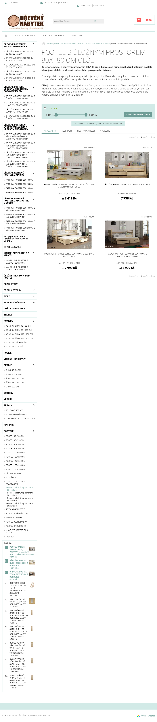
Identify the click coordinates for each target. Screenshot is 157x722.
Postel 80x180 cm (15, 436)
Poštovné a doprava (53, 36)
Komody (8, 321)
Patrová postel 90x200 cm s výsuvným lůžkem (20, 229)
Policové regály (14, 410)
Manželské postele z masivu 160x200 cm (17, 261)
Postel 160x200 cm (15, 465)
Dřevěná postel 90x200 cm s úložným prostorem (20, 117)
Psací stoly (11, 284)
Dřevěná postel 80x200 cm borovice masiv (20, 52)
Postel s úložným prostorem (15, 483)
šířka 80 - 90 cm (13, 374)
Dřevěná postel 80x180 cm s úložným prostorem (20, 97)
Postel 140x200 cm (15, 461)
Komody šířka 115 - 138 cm (19, 334)
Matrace (9, 425)
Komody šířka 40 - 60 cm (18, 326)
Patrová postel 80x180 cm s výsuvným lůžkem (20, 209)
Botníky (8, 393)
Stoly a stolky (12, 290)
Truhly (8, 315)
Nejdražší (67, 131)
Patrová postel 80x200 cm (19, 184)
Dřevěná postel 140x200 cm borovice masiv (20, 79)
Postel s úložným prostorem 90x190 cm (20, 494)
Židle (7, 296)
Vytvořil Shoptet (147, 716)
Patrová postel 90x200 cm (19, 192)
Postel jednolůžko (16, 522)
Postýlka (11, 477)
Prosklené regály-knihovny (20, 419)
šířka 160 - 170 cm (15, 382)
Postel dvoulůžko (16, 526)
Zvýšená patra (12, 247)
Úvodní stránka (6, 36)
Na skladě (52, 108)
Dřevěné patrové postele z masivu (14, 174)
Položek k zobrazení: (138, 114)
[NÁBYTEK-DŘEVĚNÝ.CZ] (26, 21)
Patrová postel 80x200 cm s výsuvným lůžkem (20, 215)
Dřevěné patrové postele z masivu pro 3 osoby (16, 200)
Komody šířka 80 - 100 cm (19, 330)
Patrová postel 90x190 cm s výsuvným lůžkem (20, 222)
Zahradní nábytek (14, 302)
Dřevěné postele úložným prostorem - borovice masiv (17, 89)
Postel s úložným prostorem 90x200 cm (20, 504)
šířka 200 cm (12, 387)
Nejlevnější (50, 131)
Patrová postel (14, 517)
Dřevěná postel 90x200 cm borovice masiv (20, 59)
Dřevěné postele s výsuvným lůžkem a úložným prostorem (16, 127)
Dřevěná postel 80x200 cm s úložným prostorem (20, 104)
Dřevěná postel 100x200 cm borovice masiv (20, 66)
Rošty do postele (14, 308)
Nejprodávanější (86, 131)
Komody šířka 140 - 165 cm (19, 338)
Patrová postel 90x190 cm (19, 188)
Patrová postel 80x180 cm (19, 180)
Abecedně (105, 131)
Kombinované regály (17, 414)
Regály (8, 405)
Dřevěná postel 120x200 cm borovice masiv (20, 72)
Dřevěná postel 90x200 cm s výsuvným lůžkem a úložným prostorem (20, 164)
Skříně (8, 365)
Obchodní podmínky (24, 36)
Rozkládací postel (16, 509)
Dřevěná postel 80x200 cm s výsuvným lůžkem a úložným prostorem (20, 145)
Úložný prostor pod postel (17, 531)
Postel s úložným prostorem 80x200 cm (20, 499)
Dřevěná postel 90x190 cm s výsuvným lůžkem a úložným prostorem (20, 155)
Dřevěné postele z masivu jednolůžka (15, 45)
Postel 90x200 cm (15, 448)
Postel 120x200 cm (15, 457)
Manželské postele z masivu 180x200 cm (17, 268)
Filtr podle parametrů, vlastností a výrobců (96, 124)
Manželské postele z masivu (16, 254)
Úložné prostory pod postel (17, 276)
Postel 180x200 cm (15, 469)
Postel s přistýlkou (17, 513)
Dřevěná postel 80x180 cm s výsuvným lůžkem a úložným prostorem (20, 136)
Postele (8, 431)
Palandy (10, 537)
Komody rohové (14, 346)
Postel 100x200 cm (15, 453)
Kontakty (77, 36)
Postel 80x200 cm (15, 444)
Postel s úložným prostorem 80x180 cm (20, 488)
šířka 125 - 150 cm (15, 378)
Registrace (98, 6)
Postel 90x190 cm (15, 440)
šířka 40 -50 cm (13, 370)
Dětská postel (13, 473)
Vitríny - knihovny (15, 359)
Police (7, 353)
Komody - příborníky (16, 342)
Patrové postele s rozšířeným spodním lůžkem (16, 238)
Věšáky (8, 399)
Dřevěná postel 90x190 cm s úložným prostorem (20, 110)
